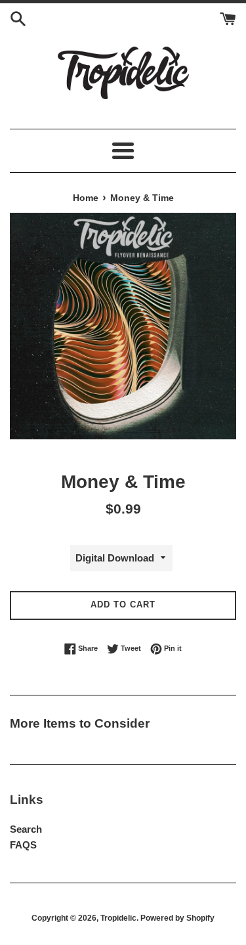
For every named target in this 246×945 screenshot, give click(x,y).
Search (26, 829)
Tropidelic (118, 918)
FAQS (23, 844)
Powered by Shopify (177, 918)
